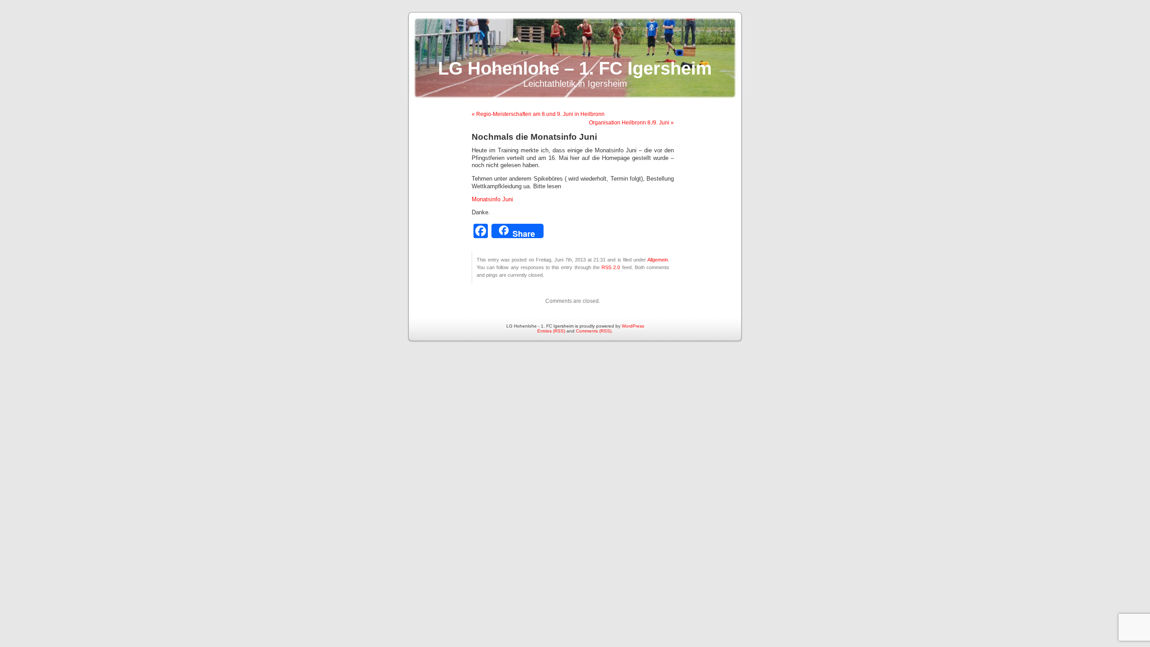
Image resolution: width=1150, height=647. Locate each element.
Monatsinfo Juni (492, 199)
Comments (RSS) (593, 330)
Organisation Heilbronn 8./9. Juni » (631, 123)
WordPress (633, 326)
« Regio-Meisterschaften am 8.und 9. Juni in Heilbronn (538, 114)
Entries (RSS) (551, 330)
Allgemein (657, 259)
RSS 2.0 (611, 267)
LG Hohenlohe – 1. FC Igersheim (575, 68)
